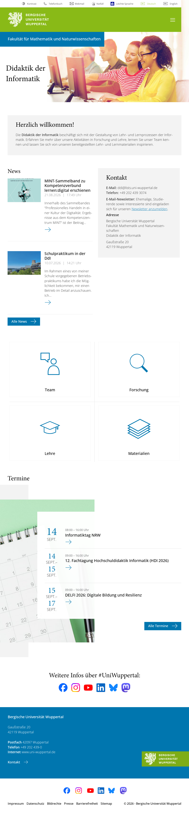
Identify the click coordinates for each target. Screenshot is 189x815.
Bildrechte (54, 804)
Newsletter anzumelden (149, 209)
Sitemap (106, 804)
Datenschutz (35, 804)
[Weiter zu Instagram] (75, 687)
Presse (68, 804)
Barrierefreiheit (87, 804)
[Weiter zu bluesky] (113, 687)
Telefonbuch (55, 3)
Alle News (19, 321)
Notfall (100, 3)
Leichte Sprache (124, 3)
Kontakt (14, 762)
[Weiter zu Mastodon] (125, 687)
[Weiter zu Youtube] (88, 687)
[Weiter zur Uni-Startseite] (35, 20)
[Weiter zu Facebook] (63, 687)
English (174, 3)
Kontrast (31, 3)
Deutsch (151, 3)
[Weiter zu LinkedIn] (100, 687)
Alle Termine (158, 626)
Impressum (16, 804)
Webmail (79, 3)
